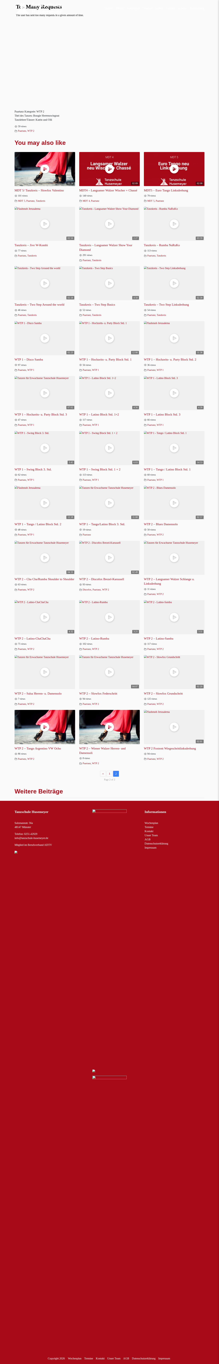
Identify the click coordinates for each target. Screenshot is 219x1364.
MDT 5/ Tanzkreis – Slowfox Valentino (39, 190)
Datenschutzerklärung (156, 843)
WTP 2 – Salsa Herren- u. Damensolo (38, 693)
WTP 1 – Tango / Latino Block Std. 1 (167, 469)
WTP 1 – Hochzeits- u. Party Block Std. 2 (170, 359)
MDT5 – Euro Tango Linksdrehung (166, 190)
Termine (147, 8)
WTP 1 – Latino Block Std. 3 (162, 414)
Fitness (120, 8)
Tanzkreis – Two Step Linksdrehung (166, 304)
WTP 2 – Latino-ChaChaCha (32, 638)
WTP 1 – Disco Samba (29, 359)
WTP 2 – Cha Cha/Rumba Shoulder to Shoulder (44, 579)
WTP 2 (30, 130)
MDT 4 (86, 200)
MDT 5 (21, 200)
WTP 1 (30, 370)
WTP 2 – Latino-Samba (158, 638)
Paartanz (22, 130)
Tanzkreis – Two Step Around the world (39, 304)
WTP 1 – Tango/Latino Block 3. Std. (102, 524)
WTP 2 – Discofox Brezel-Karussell (101, 579)
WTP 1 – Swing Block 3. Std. (33, 469)
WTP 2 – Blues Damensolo (161, 524)
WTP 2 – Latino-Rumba (94, 638)
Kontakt (182, 8)
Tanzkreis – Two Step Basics (97, 304)
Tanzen (109, 8)
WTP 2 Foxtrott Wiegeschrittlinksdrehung (170, 748)
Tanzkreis (40, 200)
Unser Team (151, 835)
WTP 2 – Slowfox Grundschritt (163, 693)
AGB (148, 839)
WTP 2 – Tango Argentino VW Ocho (38, 748)
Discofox (87, 589)
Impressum (150, 847)
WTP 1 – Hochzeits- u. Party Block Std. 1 (105, 359)
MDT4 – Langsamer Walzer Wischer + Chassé (108, 190)
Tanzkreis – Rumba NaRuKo (162, 245)
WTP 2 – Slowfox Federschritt (98, 693)
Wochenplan (133, 8)
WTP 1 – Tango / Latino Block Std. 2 (38, 524)
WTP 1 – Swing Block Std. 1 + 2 (99, 469)
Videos (159, 8)
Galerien (170, 8)
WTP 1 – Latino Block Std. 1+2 (99, 414)
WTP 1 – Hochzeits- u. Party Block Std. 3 (41, 414)
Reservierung (197, 8)
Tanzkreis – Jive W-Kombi (31, 245)
